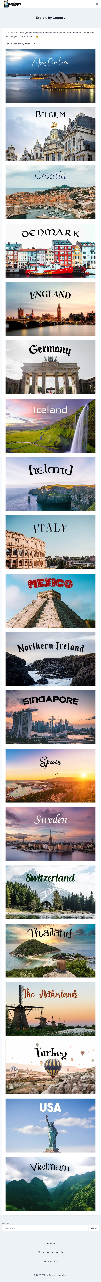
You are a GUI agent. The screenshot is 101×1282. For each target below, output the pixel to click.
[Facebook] (62, 1252)
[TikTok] (44, 1252)
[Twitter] (53, 1252)
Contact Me (50, 1243)
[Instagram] (39, 1252)
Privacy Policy (50, 1261)
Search (5, 1223)
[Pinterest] (57, 1252)
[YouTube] (48, 1252)
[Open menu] (97, 3)
